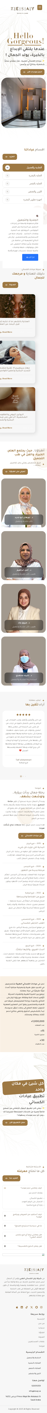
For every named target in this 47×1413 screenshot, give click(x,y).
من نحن (41, 1324)
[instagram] (41, 1307)
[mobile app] (17, 1307)
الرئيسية (40, 1319)
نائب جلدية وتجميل (24, 521)
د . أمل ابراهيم (24, 570)
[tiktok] (26, 1307)
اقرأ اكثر (31, 257)
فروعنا (41, 1346)
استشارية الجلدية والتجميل (24, 680)
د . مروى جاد (24, 623)
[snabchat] (36, 1307)
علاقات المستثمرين (36, 1342)
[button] (25, 776)
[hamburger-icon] (39, 7)
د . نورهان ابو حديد (24, 517)
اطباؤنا (41, 1333)
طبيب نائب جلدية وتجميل (24, 574)
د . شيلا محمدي (24, 676)
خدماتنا (41, 1328)
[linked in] (22, 1307)
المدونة (41, 1337)
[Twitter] (31, 1307)
